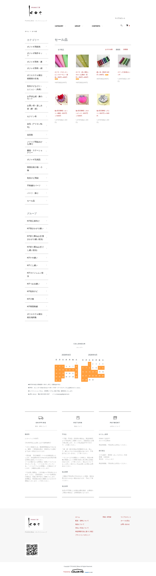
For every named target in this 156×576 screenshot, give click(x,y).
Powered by (66, 572)
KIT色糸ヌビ (32, 291)
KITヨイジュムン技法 (35, 274)
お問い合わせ (125, 524)
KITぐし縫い (32, 265)
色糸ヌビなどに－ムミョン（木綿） (34, 87)
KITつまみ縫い (33, 283)
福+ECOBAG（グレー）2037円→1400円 (103, 113)
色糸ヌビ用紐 (33, 177)
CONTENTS (96, 26)
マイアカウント (120, 18)
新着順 (125, 49)
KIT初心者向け (33, 220)
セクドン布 (32, 116)
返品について (79, 524)
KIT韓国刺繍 (32, 306)
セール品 (34, 31)
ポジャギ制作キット (34, 54)
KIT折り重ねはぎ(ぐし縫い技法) (35, 248)
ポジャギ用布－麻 (34, 61)
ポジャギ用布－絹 (34, 68)
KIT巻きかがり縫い (35, 228)
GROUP (77, 26)
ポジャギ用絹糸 (33, 46)
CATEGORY (59, 26)
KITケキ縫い (32, 257)
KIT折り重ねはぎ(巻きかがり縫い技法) (35, 238)
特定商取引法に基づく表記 (84, 531)
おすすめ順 (109, 49)
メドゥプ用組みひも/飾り (34, 142)
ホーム (27, 31)
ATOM (109, 517)
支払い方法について (82, 528)
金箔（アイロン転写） (34, 125)
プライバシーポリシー (82, 535)
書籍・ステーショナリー (34, 151)
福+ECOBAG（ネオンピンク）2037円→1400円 (82, 113)
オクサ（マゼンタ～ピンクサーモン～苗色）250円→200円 (61, 74)
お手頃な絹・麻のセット (34, 97)
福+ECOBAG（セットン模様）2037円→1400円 (61, 113)
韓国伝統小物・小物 (34, 169)
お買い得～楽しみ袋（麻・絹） (34, 107)
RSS (104, 517)
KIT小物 (30, 298)
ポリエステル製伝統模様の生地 (34, 77)
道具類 (30, 134)
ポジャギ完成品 (33, 159)
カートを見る (125, 520)
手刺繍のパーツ (33, 185)
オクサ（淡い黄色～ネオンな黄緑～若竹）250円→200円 (82, 74)
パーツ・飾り (33, 193)
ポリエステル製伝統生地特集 (34, 316)
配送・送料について (82, 520)
